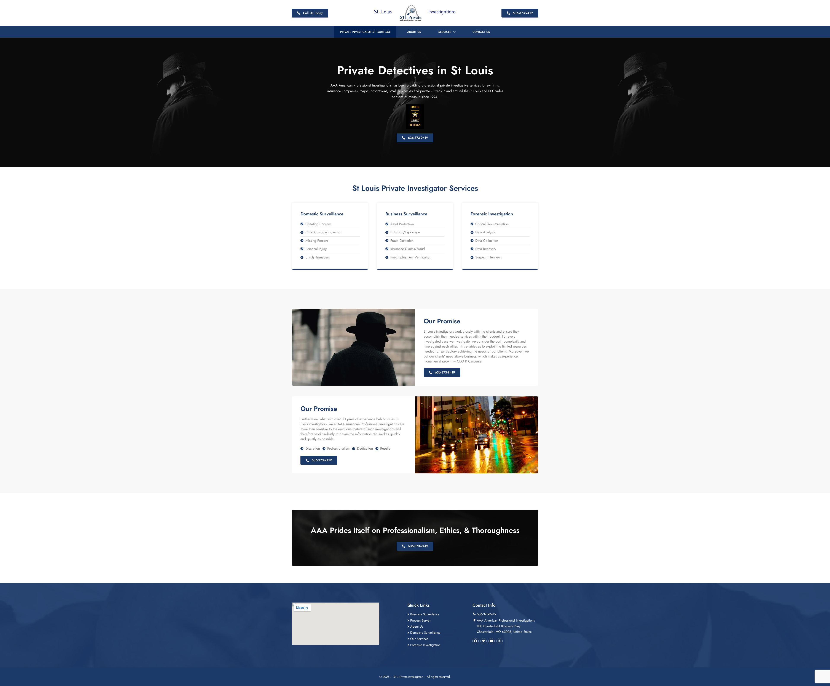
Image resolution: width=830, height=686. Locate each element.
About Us (414, 32)
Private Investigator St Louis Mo (365, 32)
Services (444, 32)
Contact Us (481, 32)
